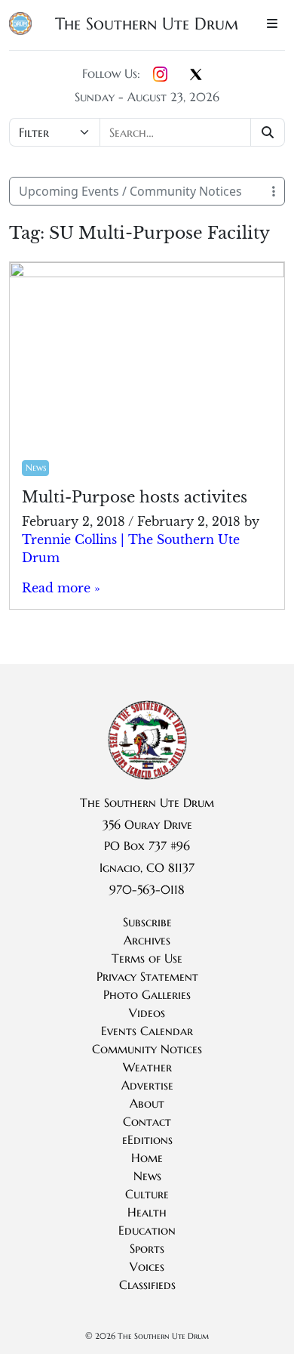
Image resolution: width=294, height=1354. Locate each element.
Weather (147, 1066)
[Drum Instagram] (160, 75)
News (36, 467)
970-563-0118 (147, 889)
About (147, 1103)
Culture (147, 1193)
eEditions (147, 1139)
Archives (147, 939)
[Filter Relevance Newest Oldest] (147, 132)
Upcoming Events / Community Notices (130, 191)
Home (147, 1157)
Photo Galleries (147, 994)
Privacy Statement (147, 976)
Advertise (147, 1085)
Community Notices (147, 1048)
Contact (147, 1121)
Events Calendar (147, 1030)
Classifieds (147, 1284)
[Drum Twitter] (196, 75)
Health (147, 1212)
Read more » (61, 587)
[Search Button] (268, 132)
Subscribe (147, 921)
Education (147, 1230)
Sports (147, 1248)
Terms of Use (147, 958)
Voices (147, 1266)
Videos (147, 1012)
